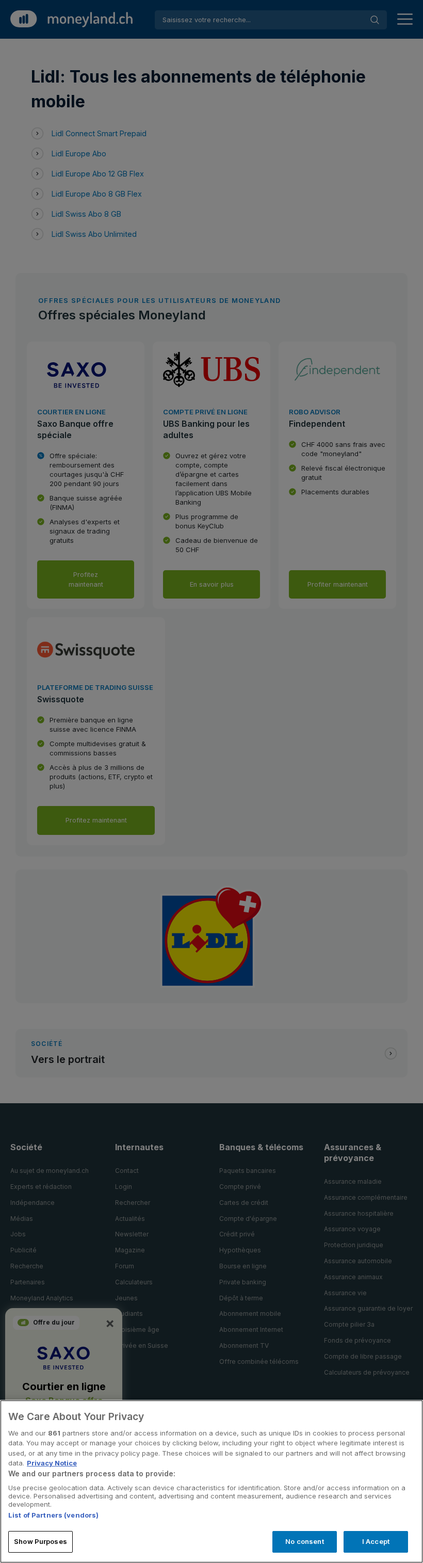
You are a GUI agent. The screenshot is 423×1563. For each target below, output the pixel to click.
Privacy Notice (52, 1463)
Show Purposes (40, 1541)
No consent (304, 1541)
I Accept (375, 1541)
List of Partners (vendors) (53, 1515)
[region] (211, 1481)
